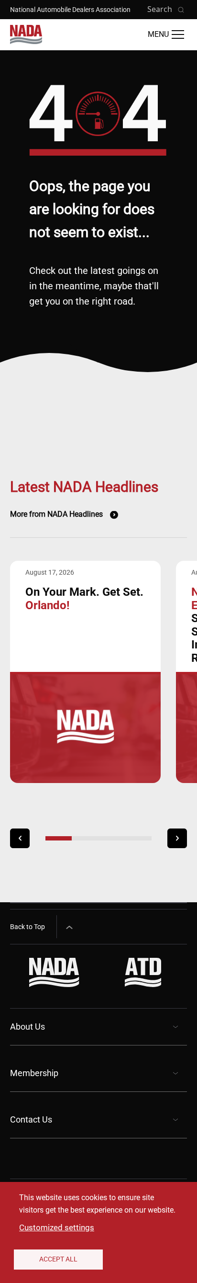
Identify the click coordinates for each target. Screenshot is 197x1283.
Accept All (58, 1259)
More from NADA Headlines (56, 514)
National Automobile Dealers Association (70, 9)
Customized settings (56, 1227)
